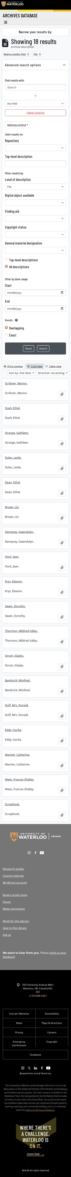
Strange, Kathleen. (17, 433)
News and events (14, 909)
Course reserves (13, 876)
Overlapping (16, 328)
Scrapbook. (12, 804)
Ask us (7, 935)
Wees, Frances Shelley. (19, 779)
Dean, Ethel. (13, 482)
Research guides (13, 869)
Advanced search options (23, 65)
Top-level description (18, 156)
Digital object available (19, 195)
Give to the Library (15, 928)
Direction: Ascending (51, 373)
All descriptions (19, 267)
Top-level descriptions (23, 260)
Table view (54, 366)
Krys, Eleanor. (14, 581)
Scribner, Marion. (16, 383)
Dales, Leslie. (13, 458)
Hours (7, 902)
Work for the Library (16, 921)
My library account (15, 883)
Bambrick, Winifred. (17, 680)
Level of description (18, 179)
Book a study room (15, 895)
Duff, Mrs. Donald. (17, 705)
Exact (12, 335)
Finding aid (12, 211)
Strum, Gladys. (14, 656)
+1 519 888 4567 (38, 995)
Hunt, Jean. (12, 557)
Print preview (15, 366)
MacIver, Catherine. (17, 755)
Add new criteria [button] (16, 124)
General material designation (23, 243)
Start (8, 285)
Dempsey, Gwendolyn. (19, 532)
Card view (36, 366)
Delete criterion (35, 112)
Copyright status (16, 227)
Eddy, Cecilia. (13, 730)
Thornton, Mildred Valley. (21, 631)
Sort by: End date (20, 373)
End (7, 301)
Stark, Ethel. (12, 408)
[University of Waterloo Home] (12, 4)
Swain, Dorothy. (15, 606)
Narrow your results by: (35, 32)
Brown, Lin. (12, 507)
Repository (12, 141)
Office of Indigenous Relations (40, 1110)
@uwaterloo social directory (35, 1073)
